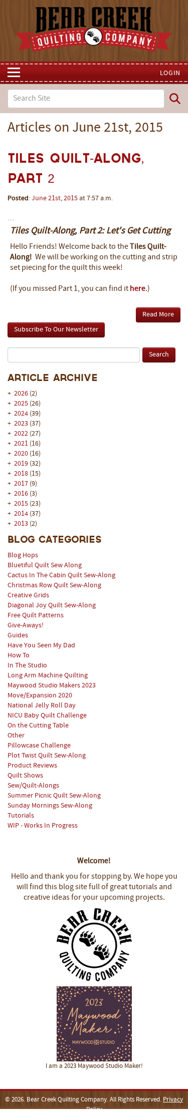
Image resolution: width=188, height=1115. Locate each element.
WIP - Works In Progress (43, 826)
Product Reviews (32, 766)
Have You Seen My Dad (41, 645)
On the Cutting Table (38, 725)
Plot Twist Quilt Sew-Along (47, 756)
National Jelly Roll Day (42, 705)
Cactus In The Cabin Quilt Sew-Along (61, 575)
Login (170, 73)
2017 (21, 484)
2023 (21, 424)
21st (54, 198)
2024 (21, 414)
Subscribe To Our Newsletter (56, 329)
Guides (18, 635)
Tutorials (21, 816)
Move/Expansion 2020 (40, 695)
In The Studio (27, 665)
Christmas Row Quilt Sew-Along (54, 585)
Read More (158, 314)
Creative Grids (28, 595)
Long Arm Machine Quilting (48, 675)
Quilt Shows (25, 776)
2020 (21, 454)
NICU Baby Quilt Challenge (47, 715)
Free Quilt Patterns (36, 615)
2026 (21, 394)
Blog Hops (23, 555)
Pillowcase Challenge (39, 746)
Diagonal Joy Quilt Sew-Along (52, 605)
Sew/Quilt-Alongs (33, 786)
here (137, 289)
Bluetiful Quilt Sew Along (45, 565)
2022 (21, 434)
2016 (21, 494)
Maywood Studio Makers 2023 (52, 685)
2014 (21, 514)
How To (19, 655)
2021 (21, 444)
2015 (21, 504)
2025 (21, 404)
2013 (21, 524)
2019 (21, 464)
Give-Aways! (26, 625)
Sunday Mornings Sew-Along (50, 806)
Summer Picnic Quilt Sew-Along (54, 796)
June (39, 198)
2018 (21, 474)
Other (16, 735)
